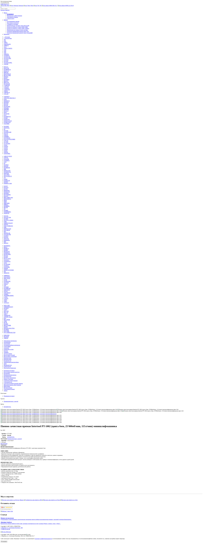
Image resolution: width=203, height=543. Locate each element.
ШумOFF (6, 336)
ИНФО (6, 20)
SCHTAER (7, 267)
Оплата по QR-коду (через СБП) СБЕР (17, 27)
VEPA (5, 300)
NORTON (6, 213)
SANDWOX (7, 261)
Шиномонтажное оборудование (12, 385)
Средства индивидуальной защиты (13, 383)
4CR (5, 41)
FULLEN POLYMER (9, 139)
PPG (5, 231)
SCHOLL (6, 265)
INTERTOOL (7, 172)
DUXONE (6, 113)
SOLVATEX (7, 277)
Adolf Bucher (7, 44)
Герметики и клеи (8, 349)
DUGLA (6, 111)
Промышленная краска (10, 375)
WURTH (6, 308)
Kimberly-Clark (8, 183)
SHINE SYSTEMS (9, 270)
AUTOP (6, 61)
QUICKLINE (7, 234)
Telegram (20, 5)
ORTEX (6, 224)
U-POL (6, 297)
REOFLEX (7, 251)
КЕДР (5, 322)
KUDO (6, 189)
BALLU (6, 66)
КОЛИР (6, 324)
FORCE (6, 135)
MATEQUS (7, 191)
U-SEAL (6, 298)
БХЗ (5, 318)
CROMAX (7, 96)
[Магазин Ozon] (51, 500)
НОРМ (6, 327)
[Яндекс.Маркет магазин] (12, 500)
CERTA (6, 91)
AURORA (6, 55)
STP (5, 285)
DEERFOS (7, 101)
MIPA (5, 201)
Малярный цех (8, 365)
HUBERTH (7, 167)
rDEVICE (6, 238)
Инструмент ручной (9, 355)
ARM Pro (6, 54)
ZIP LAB (6, 311)
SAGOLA (6, 260)
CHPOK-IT (7, 92)
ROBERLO (7, 253)
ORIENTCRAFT (8, 223)
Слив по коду (10, 18)
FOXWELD (7, 138)
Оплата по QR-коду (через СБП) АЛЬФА (18, 28)
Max (8, 5)
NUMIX (6, 218)
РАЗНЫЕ (6, 329)
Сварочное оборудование (11, 380)
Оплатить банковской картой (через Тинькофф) (20, 32)
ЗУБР (5, 321)
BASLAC (6, 71)
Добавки (6, 352)
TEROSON (7, 290)
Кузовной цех (7, 360)
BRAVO (6, 81)
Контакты (7, 34)
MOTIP (6, 207)
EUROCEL (7, 119)
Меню (5, 12)
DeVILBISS (7, 106)
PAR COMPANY (8, 226)
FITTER (6, 130)
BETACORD (7, 75)
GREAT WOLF (8, 156)
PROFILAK (7, 233)
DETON (6, 103)
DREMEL (6, 109)
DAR (5, 99)
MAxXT (6, 196)
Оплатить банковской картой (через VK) (18, 31)
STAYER (6, 282)
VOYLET (6, 302)
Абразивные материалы (10, 340)
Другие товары (8, 353)
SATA (5, 263)
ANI (5, 49)
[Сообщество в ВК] (33, 500)
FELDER (6, 126)
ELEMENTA (7, 116)
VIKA (5, 301)
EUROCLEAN (8, 121)
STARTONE (7, 281)
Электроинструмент (9, 389)
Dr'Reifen (6, 108)
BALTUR (6, 68)
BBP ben (6, 72)
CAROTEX (7, 89)
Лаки (5, 363)
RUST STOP (7, 258)
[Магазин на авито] (69, 500)
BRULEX (6, 82)
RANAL (6, 237)
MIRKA (6, 204)
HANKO (6, 165)
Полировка (7, 373)
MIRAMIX (7, 203)
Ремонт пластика (8, 379)
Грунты (6, 350)
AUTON (6, 59)
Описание (3, 445)
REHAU (6, 243)
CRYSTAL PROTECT (10, 98)
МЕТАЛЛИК (7, 325)
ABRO (5, 42)
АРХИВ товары (8, 317)
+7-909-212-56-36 (5, 529)
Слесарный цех (8, 382)
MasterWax (7, 190)
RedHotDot (7, 240)
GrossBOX (7, 160)
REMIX (6, 250)
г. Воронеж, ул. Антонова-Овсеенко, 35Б (12, 527)
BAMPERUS (7, 69)
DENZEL (6, 102)
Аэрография (7, 346)
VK (40, 5)
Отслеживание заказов (13, 21)
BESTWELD (7, 74)
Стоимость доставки (12, 24)
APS (5, 52)
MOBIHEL (7, 206)
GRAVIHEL (7, 153)
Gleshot (6, 148)
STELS (6, 284)
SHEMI (6, 268)
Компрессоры (7, 358)
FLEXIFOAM (7, 132)
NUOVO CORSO (8, 220)
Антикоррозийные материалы (12, 345)
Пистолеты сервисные (10, 368)
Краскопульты (7, 359)
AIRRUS (6, 45)
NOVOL (6, 216)
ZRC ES (6, 312)
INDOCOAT (7, 170)
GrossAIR (6, 159)
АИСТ (5, 314)
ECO (5, 115)
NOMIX (6, 210)
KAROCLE (7, 180)
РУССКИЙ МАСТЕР (9, 332)
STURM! (6, 287)
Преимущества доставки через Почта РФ (18, 25)
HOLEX (6, 166)
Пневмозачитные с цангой (11, 401)
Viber (31, 5)
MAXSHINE (7, 194)
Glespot (6, 149)
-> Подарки (7, 37)
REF (5, 241)
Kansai (5, 179)
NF (4, 209)
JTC (5, 177)
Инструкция (4, 443)
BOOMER (6, 79)
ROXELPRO (7, 254)
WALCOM (7, 305)
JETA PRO (7, 174)
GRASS (6, 152)
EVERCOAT (7, 122)
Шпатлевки (7, 386)
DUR (5, 112)
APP (5, 51)
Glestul (5, 150)
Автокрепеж (7, 342)
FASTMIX (6, 123)
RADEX (6, 236)
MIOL (5, 200)
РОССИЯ (6, 331)
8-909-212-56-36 (69, 5)
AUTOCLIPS (7, 58)
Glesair (5, 145)
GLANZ (6, 142)
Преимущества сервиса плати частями (17, 30)
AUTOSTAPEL (8, 62)
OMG (5, 221)
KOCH (6, 186)
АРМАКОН (7, 315)
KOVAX (6, 187)
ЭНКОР (6, 338)
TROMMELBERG (9, 295)
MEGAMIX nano (8, 197)
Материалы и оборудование (14, 15)
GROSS (6, 157)
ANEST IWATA (8, 48)
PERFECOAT (7, 228)
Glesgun (6, 146)
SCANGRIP (7, 264)
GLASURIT (7, 143)
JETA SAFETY (8, 176)
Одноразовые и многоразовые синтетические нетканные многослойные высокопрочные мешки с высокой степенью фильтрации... (36, 518)
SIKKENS (6, 273)
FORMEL (6, 136)
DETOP (6, 105)
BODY (6, 78)
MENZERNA (7, 199)
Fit (4, 129)
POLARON (7, 230)
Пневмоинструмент (9, 370)
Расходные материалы (10, 377)
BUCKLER (7, 84)
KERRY (6, 182)
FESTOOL (7, 128)
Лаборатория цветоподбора (11, 362)
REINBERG (7, 245)
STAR (5, 280)
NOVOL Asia (7, 217)
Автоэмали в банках (12, 17)
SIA (5, 271)
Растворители (7, 376)
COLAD (6, 94)
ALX (5, 47)
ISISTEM (6, 173)
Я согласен (4, 541)
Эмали (5, 390)
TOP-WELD (7, 292)
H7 (4, 163)
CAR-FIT (6, 86)
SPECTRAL (7, 278)
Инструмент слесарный (10, 356)
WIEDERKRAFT (8, 307)
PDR (5, 227)
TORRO (6, 294)
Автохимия (7, 343)
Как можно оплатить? (13, 22)
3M (5, 39)
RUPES (6, 257)
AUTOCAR (7, 57)
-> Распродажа (8, 38)
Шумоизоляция (8, 387)
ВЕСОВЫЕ (7, 319)
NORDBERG (7, 211)
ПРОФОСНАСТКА (9, 328)
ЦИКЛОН (6, 335)
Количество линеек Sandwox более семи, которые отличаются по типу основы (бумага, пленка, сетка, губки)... (31, 522)
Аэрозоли (6, 348)
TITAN (6, 291)
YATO (5, 309)
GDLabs (6, 140)
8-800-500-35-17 (5, 4)
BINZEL (6, 76)
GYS (5, 162)
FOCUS (6, 133)
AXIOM (6, 64)
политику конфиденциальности (43, 538)
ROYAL (6, 255)
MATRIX (6, 193)
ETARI (6, 118)
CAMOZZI (7, 85)
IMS (5, 169)
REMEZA (6, 248)
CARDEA (6, 88)
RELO (5, 247)
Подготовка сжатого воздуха (11, 372)
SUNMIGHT (7, 288)
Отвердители (7, 366)
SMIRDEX (7, 275)
